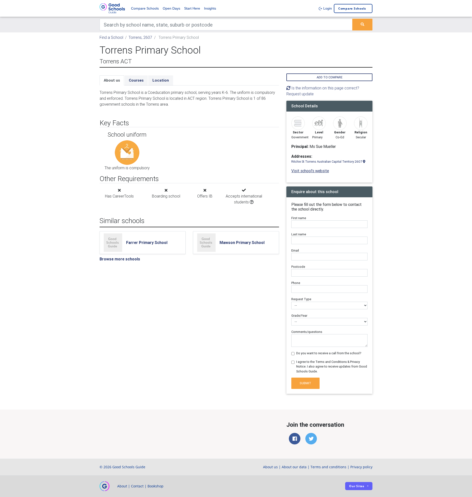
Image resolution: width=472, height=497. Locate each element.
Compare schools (352, 8)
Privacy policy (361, 467)
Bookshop (155, 486)
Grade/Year (299, 315)
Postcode (298, 267)
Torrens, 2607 (140, 37)
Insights (210, 8)
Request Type (301, 299)
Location (160, 80)
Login (327, 8)
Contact (137, 486)
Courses (136, 80)
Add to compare (329, 77)
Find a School (111, 37)
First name (298, 218)
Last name (298, 234)
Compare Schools (145, 8)
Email (295, 250)
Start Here (192, 8)
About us (112, 80)
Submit (305, 383)
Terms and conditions (328, 467)
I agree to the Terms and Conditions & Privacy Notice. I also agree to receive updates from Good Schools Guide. (331, 366)
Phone (295, 283)
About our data (294, 467)
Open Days (171, 8)
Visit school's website (310, 170)
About (122, 486)
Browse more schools (120, 258)
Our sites (356, 486)
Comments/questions (306, 332)
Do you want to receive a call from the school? (328, 353)
